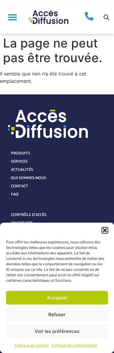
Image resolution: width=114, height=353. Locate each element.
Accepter (57, 298)
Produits (20, 153)
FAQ (15, 194)
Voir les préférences (57, 331)
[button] (105, 230)
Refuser (57, 314)
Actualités (22, 170)
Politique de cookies (31, 345)
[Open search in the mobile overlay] (106, 17)
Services (19, 161)
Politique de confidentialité (74, 345)
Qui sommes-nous (28, 178)
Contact (19, 186)
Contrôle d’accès (29, 215)
